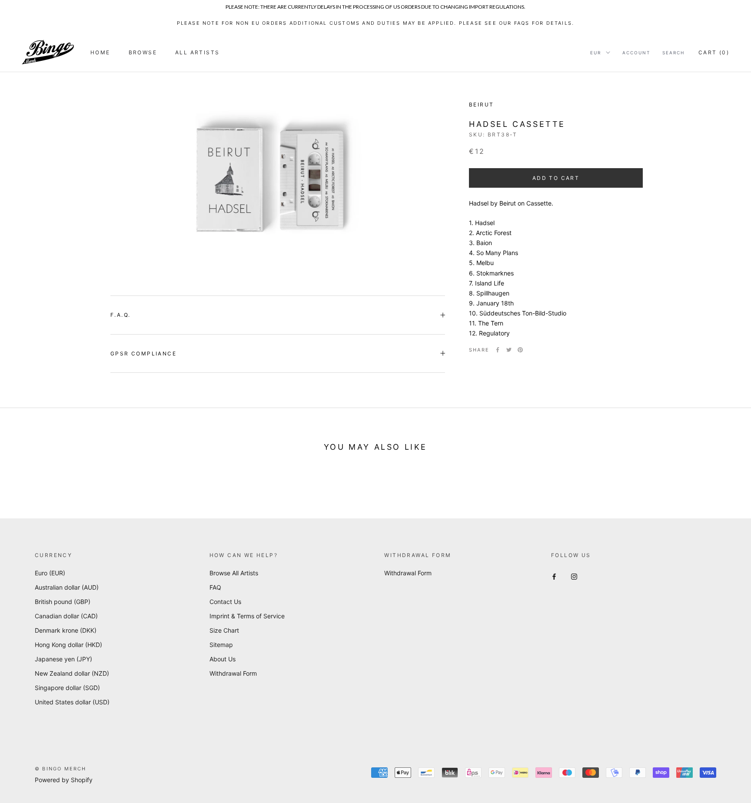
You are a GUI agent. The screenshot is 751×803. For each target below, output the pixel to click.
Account (636, 52)
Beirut (481, 104)
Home (100, 52)
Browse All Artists (233, 573)
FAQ (215, 587)
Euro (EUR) (50, 573)
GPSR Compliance (143, 353)
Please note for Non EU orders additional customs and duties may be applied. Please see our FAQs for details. (376, 23)
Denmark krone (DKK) (65, 630)
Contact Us (225, 601)
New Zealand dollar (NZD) (72, 673)
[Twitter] (509, 349)
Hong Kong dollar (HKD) (68, 644)
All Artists (197, 52)
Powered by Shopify (64, 779)
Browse (143, 52)
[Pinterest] (520, 349)
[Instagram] (574, 576)
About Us (222, 659)
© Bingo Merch (60, 769)
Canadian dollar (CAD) (66, 616)
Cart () (713, 52)
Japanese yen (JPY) (63, 659)
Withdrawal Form (233, 673)
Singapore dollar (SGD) (67, 687)
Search (673, 52)
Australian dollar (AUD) (67, 587)
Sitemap (221, 644)
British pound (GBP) (62, 601)
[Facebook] (497, 349)
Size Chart (224, 630)
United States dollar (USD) (72, 702)
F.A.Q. (120, 315)
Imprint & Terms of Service (247, 616)
